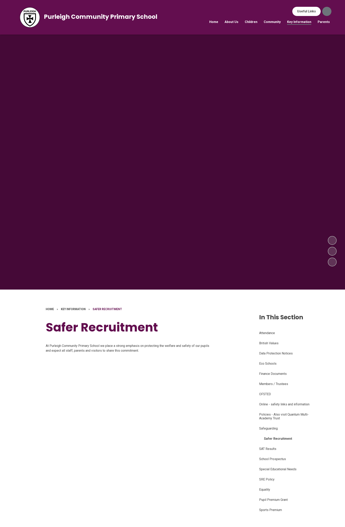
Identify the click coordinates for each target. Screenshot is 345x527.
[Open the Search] (326, 11)
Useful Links (306, 11)
